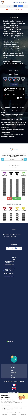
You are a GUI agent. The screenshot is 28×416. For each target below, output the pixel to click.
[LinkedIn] (9, 6)
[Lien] (14, 358)
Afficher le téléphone (9, 264)
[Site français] (14, 385)
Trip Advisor (23, 122)
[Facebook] (5, 6)
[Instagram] (11, 6)
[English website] (14, 388)
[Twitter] (7, 6)
